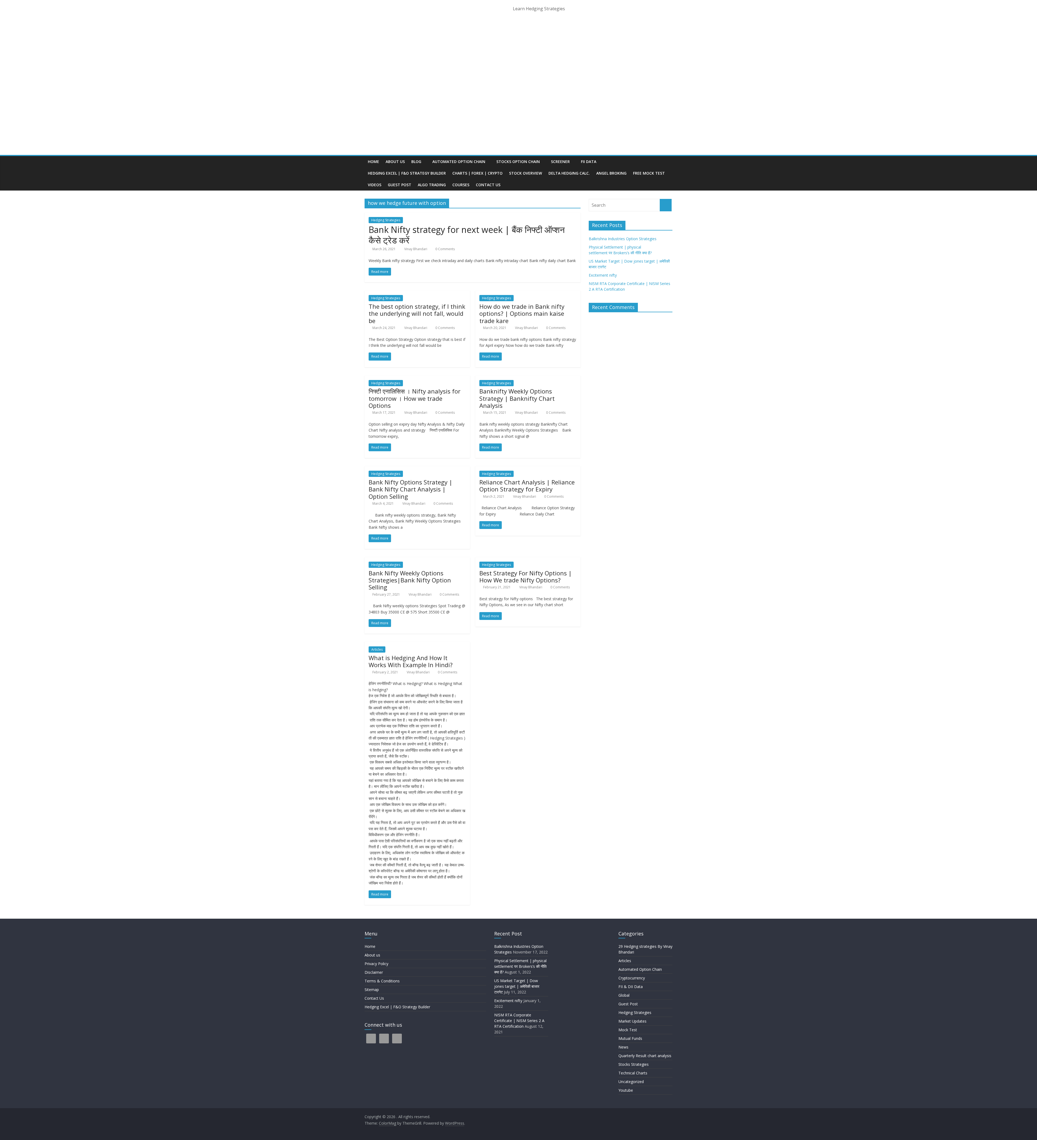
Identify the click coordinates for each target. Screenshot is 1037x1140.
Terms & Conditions (382, 980)
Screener (560, 161)
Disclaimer (374, 972)
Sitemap (372, 989)
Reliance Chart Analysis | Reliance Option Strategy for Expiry (527, 485)
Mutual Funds (630, 1038)
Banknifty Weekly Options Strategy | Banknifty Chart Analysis (517, 398)
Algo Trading (432, 184)
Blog (416, 161)
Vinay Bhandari (416, 249)
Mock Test (627, 1029)
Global (623, 995)
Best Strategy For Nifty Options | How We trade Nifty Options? (525, 576)
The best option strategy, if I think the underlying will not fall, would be (417, 313)
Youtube (625, 1090)
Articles (377, 649)
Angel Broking (611, 173)
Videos (374, 184)
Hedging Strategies (385, 220)
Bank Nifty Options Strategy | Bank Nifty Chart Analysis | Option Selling (410, 489)
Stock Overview (525, 173)
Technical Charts (632, 1072)
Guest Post (399, 184)
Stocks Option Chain (518, 161)
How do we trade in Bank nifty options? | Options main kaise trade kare (521, 313)
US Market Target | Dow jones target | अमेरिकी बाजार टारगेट (516, 986)
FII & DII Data (630, 986)
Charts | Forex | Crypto (477, 173)
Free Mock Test (649, 173)
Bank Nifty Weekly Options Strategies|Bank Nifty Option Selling (410, 580)
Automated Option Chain (458, 161)
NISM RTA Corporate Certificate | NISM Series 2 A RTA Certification (519, 1020)
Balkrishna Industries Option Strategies (622, 238)
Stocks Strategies (633, 1064)
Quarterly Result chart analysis (644, 1055)
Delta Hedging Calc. (569, 173)
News (623, 1047)
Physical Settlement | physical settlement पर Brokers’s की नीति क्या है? (521, 966)
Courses (460, 184)
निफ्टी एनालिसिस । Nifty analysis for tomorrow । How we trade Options (414, 398)
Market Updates (632, 1021)
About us (395, 161)
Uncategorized (631, 1081)
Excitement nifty (603, 275)
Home (373, 161)
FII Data (588, 161)
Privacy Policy (376, 963)
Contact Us (488, 184)
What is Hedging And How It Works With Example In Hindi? (411, 661)
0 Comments (445, 249)
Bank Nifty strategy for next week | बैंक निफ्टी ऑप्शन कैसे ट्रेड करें (467, 235)
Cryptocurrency (631, 977)
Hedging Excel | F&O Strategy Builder (407, 173)
